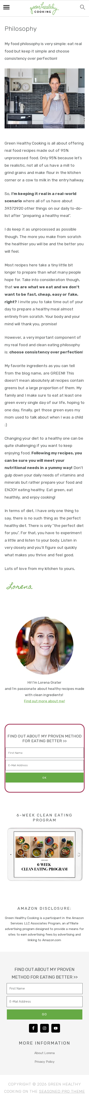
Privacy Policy (44, 1062)
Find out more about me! (44, 701)
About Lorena (44, 1053)
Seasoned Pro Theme (62, 1091)
